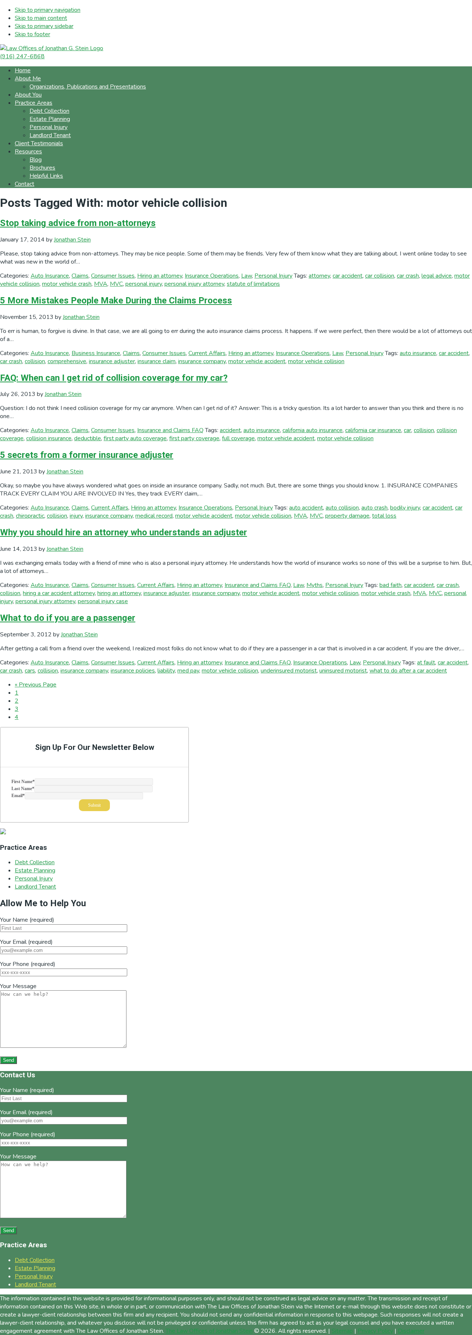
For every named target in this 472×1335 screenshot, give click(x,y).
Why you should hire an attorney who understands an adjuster (123, 532)
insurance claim (157, 361)
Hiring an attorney (159, 276)
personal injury (143, 284)
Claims (80, 276)
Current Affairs (207, 353)
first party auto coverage (135, 438)
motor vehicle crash (66, 284)
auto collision (342, 508)
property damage (347, 516)
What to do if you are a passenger (67, 618)
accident (230, 430)
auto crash (374, 508)
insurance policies (133, 671)
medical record (154, 516)
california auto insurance (312, 430)
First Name (23, 781)
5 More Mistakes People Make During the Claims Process (116, 300)
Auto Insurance (50, 276)
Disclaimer (411, 1331)
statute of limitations (253, 284)
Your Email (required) (26, 942)
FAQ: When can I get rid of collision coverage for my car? (114, 378)
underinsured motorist (289, 671)
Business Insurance (96, 353)
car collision (379, 276)
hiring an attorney (119, 593)
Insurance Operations (212, 276)
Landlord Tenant (35, 887)
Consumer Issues (113, 276)
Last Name (22, 788)
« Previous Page (35, 685)
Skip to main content (41, 18)
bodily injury (405, 508)
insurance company (202, 361)
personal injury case (103, 601)
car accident (347, 276)
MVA (100, 284)
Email (18, 795)
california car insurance (373, 430)
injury (76, 516)
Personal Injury (273, 276)
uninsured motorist (343, 671)
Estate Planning (35, 870)
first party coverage (194, 438)
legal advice (436, 276)
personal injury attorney (194, 284)
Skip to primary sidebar (44, 26)
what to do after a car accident (408, 671)
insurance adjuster (112, 361)
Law (246, 276)
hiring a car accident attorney (59, 593)
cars (30, 671)
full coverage (238, 438)
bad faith (390, 585)
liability (166, 671)
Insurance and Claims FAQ (170, 430)
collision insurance (49, 438)
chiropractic (30, 516)
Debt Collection (35, 862)
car (407, 430)
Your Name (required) (27, 920)
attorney (319, 276)
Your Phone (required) (27, 964)
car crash (408, 276)
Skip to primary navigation (47, 10)
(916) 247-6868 (22, 56)
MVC (116, 284)
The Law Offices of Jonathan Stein (209, 1331)
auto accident (306, 508)
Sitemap (342, 1331)
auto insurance (418, 353)
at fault (426, 662)
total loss (384, 516)
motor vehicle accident (256, 361)
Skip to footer (32, 34)
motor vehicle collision (316, 361)
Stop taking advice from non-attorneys (78, 223)
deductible (87, 438)
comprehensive (67, 361)
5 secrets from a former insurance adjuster (86, 455)
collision (35, 361)
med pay (188, 671)
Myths (314, 585)
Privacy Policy (375, 1331)
